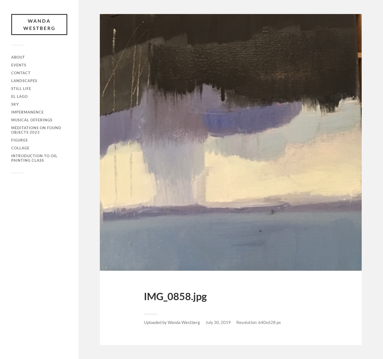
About (18, 57)
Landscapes (24, 80)
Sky (15, 104)
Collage (20, 148)
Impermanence (27, 112)
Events (18, 65)
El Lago (19, 96)
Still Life (21, 88)
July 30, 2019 (218, 322)
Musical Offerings (31, 120)
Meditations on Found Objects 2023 (36, 130)
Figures (19, 140)
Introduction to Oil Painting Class (34, 158)
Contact (21, 73)
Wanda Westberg (39, 24)
